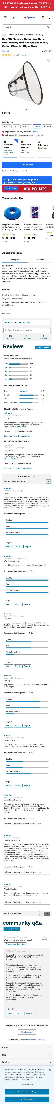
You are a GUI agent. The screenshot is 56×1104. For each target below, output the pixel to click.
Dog (4, 35)
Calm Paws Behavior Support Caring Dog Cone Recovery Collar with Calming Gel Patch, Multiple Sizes (34, 227)
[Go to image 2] (28, 109)
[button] (47, 914)
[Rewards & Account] (14, 17)
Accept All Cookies (27, 1099)
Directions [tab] (40, 259)
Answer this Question (15, 944)
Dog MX (5, 51)
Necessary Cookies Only (27, 1092)
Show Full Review (17, 427)
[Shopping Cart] (48, 17)
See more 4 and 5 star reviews (17, 436)
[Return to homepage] (29, 17)
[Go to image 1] (26, 109)
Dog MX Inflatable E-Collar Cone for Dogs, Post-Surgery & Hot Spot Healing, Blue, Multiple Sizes (12, 227)
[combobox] (27, 27)
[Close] (50, 1070)
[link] (8, 322)
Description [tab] (15, 259)
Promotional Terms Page (36, 1040)
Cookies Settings (27, 1084)
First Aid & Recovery (34, 35)
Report (28, 547)
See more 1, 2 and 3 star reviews (18, 468)
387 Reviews (25, 323)
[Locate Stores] (43, 17)
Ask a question (11, 929)
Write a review (44, 347)
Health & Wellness (15, 35)
